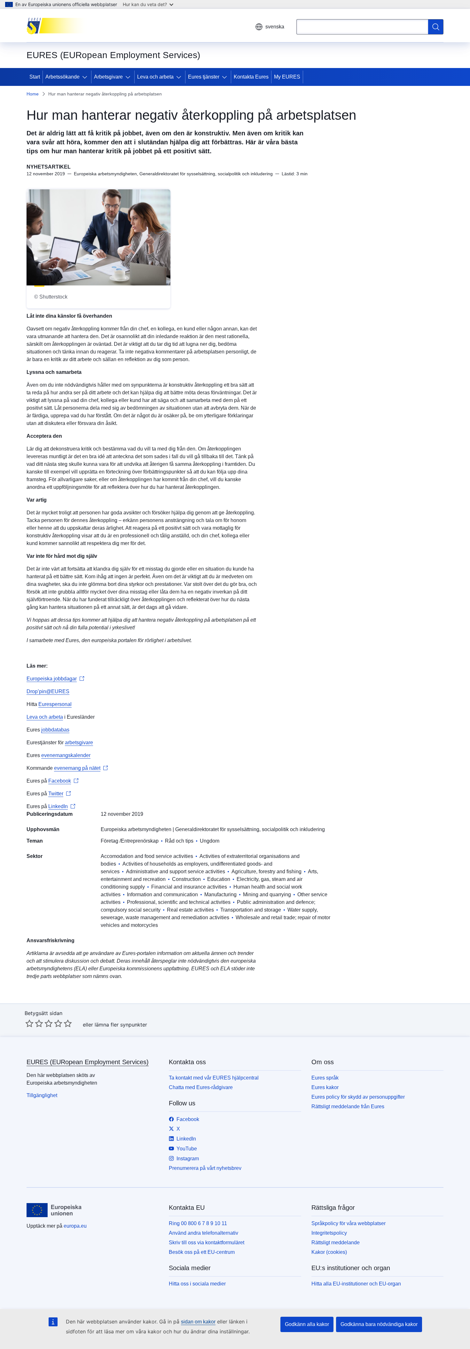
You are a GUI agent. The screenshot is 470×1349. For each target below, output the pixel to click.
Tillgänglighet (42, 1095)
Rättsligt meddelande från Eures (347, 1106)
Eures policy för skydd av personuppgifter (358, 1097)
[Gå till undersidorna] (86, 77)
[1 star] (29, 1023)
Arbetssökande (62, 77)
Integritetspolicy (329, 1233)
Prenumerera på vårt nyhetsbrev (205, 1168)
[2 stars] (34, 1023)
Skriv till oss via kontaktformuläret (206, 1242)
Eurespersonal (55, 704)
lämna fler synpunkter (121, 1024)
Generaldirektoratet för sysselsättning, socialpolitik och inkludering (250, 829)
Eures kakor (325, 1087)
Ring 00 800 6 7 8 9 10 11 (198, 1223)
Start (34, 77)
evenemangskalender (65, 755)
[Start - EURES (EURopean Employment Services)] (59, 25)
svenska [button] (274, 26)
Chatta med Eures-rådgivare (201, 1087)
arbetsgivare (79, 742)
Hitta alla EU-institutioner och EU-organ (356, 1283)
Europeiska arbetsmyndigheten (136, 829)
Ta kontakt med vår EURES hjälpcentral (214, 1077)
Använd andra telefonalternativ (203, 1233)
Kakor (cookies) (329, 1252)
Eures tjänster (203, 77)
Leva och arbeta (155, 77)
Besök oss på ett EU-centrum (202, 1252)
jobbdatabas (55, 729)
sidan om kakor (198, 1321)
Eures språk (325, 1077)
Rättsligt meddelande (335, 1242)
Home (33, 93)
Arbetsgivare (108, 77)
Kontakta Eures (251, 77)
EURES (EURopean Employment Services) (88, 1061)
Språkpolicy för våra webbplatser (348, 1223)
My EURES (287, 77)
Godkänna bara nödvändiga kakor (379, 1324)
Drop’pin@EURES (48, 691)
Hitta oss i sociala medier (197, 1283)
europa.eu (75, 1226)
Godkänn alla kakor (307, 1324)
